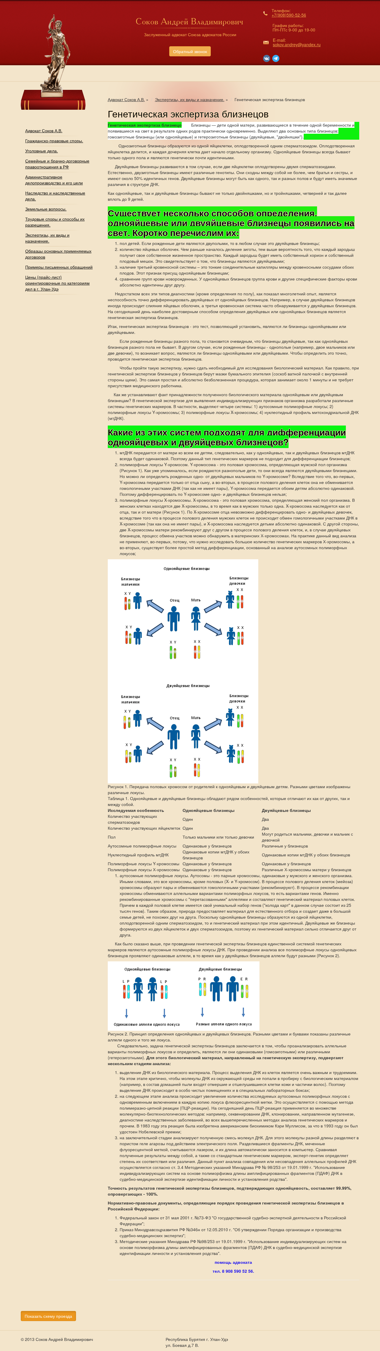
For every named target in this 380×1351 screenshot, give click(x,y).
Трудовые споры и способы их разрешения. (55, 222)
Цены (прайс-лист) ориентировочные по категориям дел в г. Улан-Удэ (57, 283)
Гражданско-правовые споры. (54, 141)
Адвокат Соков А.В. (43, 130)
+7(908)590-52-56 (289, 15)
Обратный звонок (190, 51)
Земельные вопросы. (45, 209)
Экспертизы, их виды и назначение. (47, 238)
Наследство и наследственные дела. (55, 196)
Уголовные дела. (41, 151)
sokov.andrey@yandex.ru (297, 44)
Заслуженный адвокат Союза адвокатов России (190, 34)
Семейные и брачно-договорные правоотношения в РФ (57, 164)
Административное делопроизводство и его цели (54, 180)
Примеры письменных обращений (59, 267)
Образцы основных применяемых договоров (58, 254)
